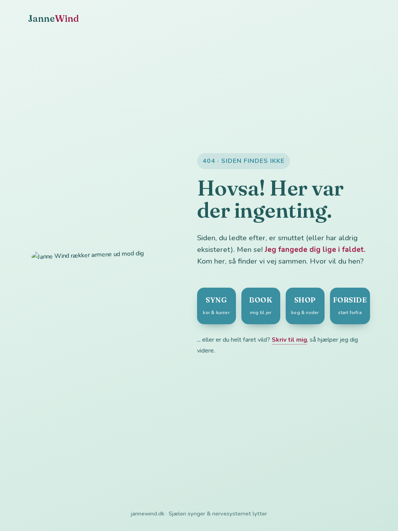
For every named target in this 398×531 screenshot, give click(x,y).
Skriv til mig (289, 339)
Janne (53, 18)
